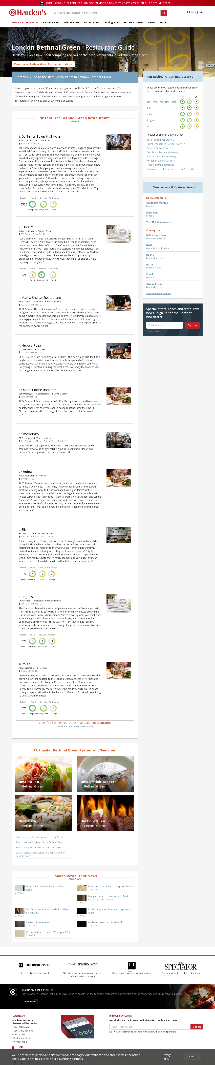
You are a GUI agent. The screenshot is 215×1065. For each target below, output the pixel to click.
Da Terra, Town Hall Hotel (41, 136)
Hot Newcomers (134, 22)
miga (26, 664)
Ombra (26, 471)
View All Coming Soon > (158, 293)
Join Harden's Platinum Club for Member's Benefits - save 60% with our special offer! (108, 3)
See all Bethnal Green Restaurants (74, 726)
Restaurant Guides (23, 22)
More (163, 22)
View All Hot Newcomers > (160, 222)
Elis (24, 529)
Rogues (27, 596)
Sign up (192, 325)
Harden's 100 (91, 22)
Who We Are (71, 22)
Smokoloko (30, 434)
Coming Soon (111, 22)
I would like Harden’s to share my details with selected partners (144, 1031)
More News (75, 878)
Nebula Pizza (31, 345)
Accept (192, 1056)
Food (33, 198)
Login (192, 12)
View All (75, 121)
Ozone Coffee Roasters (39, 389)
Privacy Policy (153, 331)
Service (43, 198)
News (151, 22)
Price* (23, 198)
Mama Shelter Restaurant (41, 297)
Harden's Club (51, 22)
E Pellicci (27, 227)
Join (201, 12)
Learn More (29, 1001)
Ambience (54, 198)
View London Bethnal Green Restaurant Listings (43, 64)
